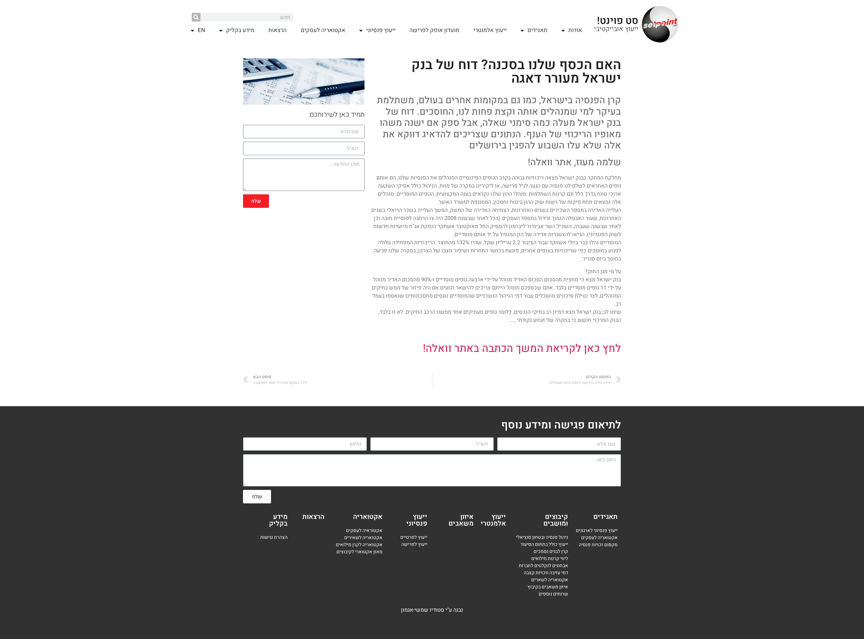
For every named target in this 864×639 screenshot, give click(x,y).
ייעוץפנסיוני (416, 520)
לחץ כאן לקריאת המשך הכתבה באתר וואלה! (522, 348)
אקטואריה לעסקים (323, 30)
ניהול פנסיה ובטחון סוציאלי (542, 537)
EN (201, 30)
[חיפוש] (196, 17)
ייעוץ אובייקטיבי (616, 29)
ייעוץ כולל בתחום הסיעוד (544, 544)
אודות (575, 30)
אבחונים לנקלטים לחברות (543, 565)
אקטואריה (367, 517)
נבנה (458, 610)
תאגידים (537, 30)
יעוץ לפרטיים (412, 537)
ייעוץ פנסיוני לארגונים (597, 530)
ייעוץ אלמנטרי (490, 30)
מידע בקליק (240, 30)
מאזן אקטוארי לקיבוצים (359, 551)
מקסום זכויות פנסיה (598, 544)
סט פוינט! (617, 20)
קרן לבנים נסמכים (551, 551)
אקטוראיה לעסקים (364, 530)
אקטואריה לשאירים (363, 537)
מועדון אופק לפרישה (434, 30)
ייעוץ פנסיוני (381, 30)
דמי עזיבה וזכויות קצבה (546, 572)
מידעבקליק (278, 520)
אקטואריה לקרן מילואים (359, 544)
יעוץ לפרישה (413, 544)
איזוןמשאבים (461, 520)
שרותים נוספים (553, 594)
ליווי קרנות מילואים (549, 558)
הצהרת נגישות (274, 537)
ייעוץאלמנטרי (493, 520)
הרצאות (277, 30)
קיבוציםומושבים (555, 520)
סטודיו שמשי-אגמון (422, 610)
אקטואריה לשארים (549, 579)
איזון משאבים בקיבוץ (548, 586)
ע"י (449, 610)
